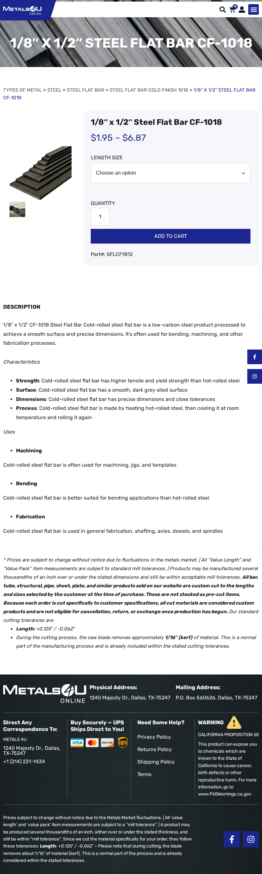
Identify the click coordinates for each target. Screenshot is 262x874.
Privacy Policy (154, 737)
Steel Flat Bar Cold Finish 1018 (149, 90)
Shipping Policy (156, 762)
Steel (54, 90)
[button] (253, 9)
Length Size (107, 157)
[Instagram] (254, 376)
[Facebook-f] (254, 357)
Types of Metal (22, 90)
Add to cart (170, 236)
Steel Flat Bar (85, 90)
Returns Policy (154, 749)
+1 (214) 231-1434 (24, 761)
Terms (144, 774)
